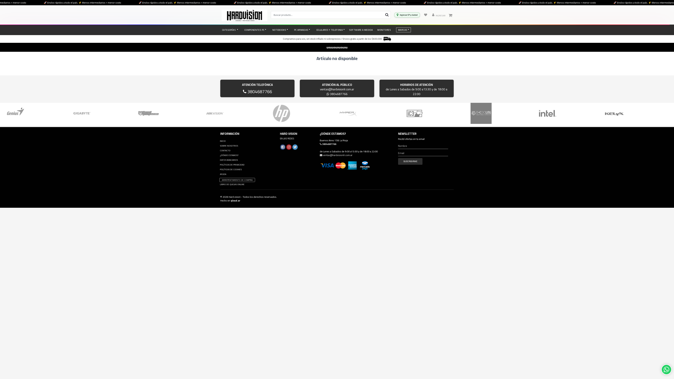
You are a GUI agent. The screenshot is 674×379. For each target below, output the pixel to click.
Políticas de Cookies (231, 169)
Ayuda (223, 174)
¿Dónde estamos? (229, 155)
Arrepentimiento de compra (237, 180)
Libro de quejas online (232, 184)
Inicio (223, 141)
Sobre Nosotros (229, 146)
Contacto (225, 150)
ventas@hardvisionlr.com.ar (337, 89)
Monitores (384, 30)
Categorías (229, 30)
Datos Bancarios (229, 160)
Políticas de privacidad (232, 165)
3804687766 (259, 91)
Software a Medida (361, 30)
